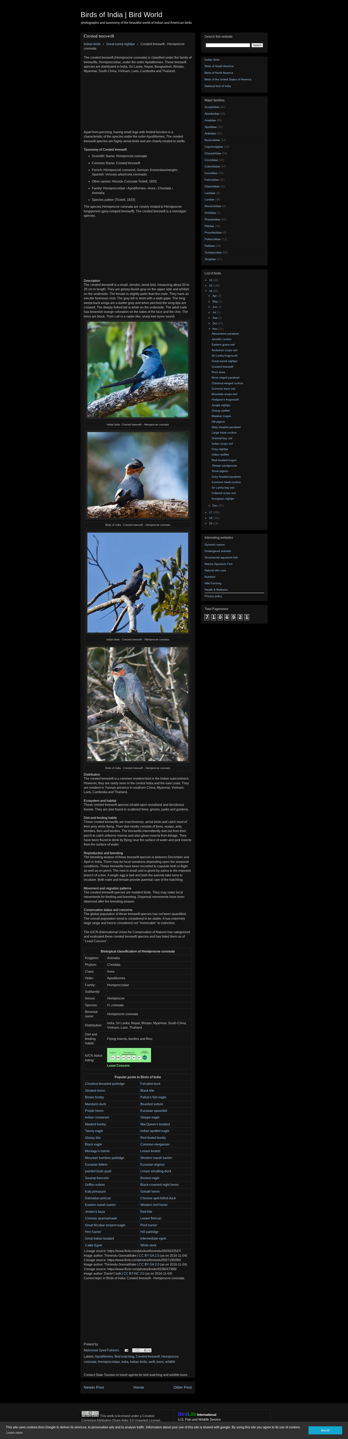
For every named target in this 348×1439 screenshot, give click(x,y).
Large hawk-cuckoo (224, 432)
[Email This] (134, 1350)
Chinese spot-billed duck (158, 1198)
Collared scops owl (224, 493)
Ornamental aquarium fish (221, 557)
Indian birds (138, 1361)
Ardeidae (210, 133)
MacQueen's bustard (155, 1124)
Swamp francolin (97, 1178)
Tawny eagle (94, 1131)
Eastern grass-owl (223, 344)
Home (139, 1387)
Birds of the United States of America (228, 79)
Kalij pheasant (95, 1191)
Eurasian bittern (96, 1164)
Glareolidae (212, 186)
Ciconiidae (211, 160)
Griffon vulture (95, 1184)
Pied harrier (148, 1225)
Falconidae (212, 179)
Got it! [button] (325, 1430)
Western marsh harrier (156, 1158)
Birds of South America (219, 66)
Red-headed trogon (224, 460)
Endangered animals (218, 551)
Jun (215, 306)
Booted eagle (150, 1178)
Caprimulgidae (214, 146)
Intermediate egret (153, 1238)
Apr (215, 295)
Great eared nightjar (224, 361)
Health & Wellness (216, 589)
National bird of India (218, 86)
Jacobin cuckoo (221, 339)
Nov (215, 328)
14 (211, 280)
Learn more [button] (14, 1432)
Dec (215, 505)
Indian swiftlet (220, 454)
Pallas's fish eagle (153, 1097)
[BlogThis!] (138, 1350)
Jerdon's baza (95, 1211)
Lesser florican (150, 1218)
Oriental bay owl (222, 438)
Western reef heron (154, 1205)
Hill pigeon (218, 421)
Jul (214, 312)
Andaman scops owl (224, 350)
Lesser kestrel (150, 1151)
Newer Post (94, 1387)
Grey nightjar (220, 449)
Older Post (182, 1387)
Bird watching (124, 1356)
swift (151, 1361)
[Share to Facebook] (146, 1350)
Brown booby (94, 1097)
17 (211, 512)
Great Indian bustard (99, 1238)
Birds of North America (219, 72)
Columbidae (212, 166)
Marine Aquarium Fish (219, 563)
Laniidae (210, 193)
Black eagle (93, 1144)
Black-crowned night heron (159, 1184)
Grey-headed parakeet (226, 476)
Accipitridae (212, 107)
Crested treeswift (148, 1356)
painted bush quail (98, 1171)
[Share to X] (142, 1350)
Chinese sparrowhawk (101, 1218)
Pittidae (209, 226)
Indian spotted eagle (154, 1131)
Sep (215, 317)
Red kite (146, 1211)
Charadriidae (213, 153)
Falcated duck (150, 1083)
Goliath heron (150, 1191)
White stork (148, 1245)
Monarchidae (213, 206)
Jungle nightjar (221, 405)
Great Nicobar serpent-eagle (105, 1225)
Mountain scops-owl (224, 394)
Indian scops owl (222, 443)
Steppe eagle (150, 1117)
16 (211, 291)
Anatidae (210, 120)
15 (211, 285)
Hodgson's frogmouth (225, 399)
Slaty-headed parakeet (226, 427)
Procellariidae (213, 232)
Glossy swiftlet (221, 410)
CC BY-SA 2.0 (149, 1255)
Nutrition (210, 576)
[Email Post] (126, 1350)
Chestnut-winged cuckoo (227, 383)
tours (160, 1361)
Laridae (209, 199)
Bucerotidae (212, 140)
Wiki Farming (213, 583)
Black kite (147, 1090)
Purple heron (94, 1110)
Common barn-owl (223, 388)
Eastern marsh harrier (100, 1205)
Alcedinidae (212, 113)
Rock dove (218, 372)
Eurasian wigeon (152, 1164)
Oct (215, 323)
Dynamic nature (215, 544)
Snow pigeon (220, 471)
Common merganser (155, 1144)
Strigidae (210, 259)
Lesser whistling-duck (155, 1171)
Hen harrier (93, 1232)
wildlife (170, 1361)
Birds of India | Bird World (121, 14)
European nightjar (223, 498)
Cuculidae (211, 173)
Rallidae (210, 245)
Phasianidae (212, 219)
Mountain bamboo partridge (104, 1158)
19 (211, 523)
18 (211, 518)
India (124, 1361)
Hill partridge (149, 1232)
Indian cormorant (97, 1117)
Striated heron (95, 1090)
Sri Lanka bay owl (223, 487)
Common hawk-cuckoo (226, 482)
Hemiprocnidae (109, 1361)
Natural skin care (215, 570)
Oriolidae (210, 212)
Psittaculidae (213, 239)
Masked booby (95, 1124)
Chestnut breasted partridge (105, 1083)
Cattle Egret (93, 1245)
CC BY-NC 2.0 (133, 1273)
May (215, 301)
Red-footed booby (153, 1137)
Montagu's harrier (97, 1151)
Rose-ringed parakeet (225, 377)
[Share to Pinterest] (149, 1350)
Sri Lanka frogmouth (225, 355)
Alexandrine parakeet (225, 333)
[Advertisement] (138, 102)
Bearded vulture (151, 1104)
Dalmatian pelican (98, 1198)
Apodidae (211, 127)
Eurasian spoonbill (153, 1110)
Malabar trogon (221, 416)
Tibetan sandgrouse (224, 465)
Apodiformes (104, 1356)
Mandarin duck (95, 1104)
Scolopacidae (213, 252)
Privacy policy (213, 596)
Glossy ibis (93, 1137)
